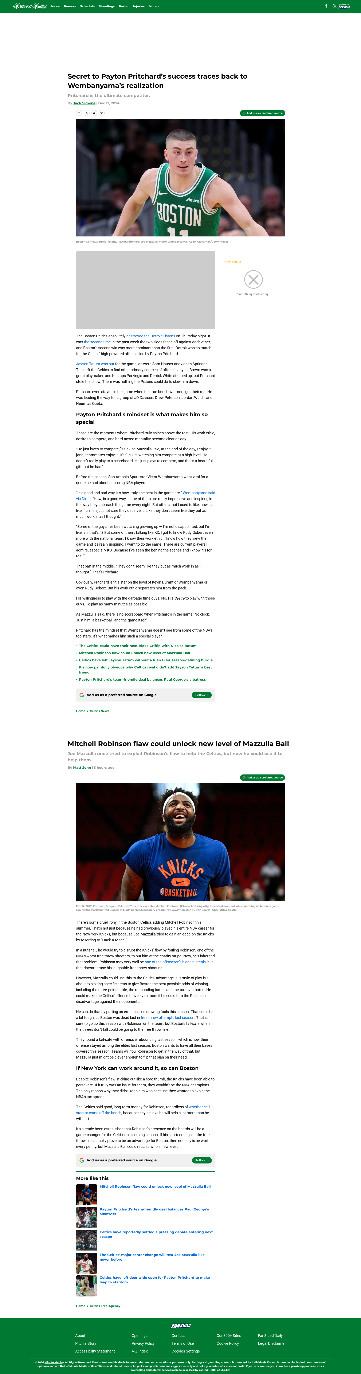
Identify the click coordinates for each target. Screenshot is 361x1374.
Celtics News (99, 711)
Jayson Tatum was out (95, 364)
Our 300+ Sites (229, 1335)
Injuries (139, 6)
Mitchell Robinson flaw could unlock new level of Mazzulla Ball (134, 653)
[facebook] (326, 6)
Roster (124, 6)
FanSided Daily (270, 1335)
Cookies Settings (186, 1351)
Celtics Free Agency (105, 1306)
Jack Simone (84, 103)
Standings (107, 6)
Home (80, 711)
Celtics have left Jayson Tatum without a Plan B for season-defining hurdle (146, 660)
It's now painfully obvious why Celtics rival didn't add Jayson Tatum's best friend (145, 669)
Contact (178, 1335)
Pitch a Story (85, 1343)
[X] (335, 6)
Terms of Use (183, 1343)
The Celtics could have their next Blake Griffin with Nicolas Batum (138, 646)
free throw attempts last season (167, 1017)
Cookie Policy (228, 1343)
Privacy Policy (143, 1343)
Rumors (70, 6)
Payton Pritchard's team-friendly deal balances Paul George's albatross (142, 680)
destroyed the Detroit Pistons (150, 336)
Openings (140, 1335)
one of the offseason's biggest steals (175, 962)
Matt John (82, 768)
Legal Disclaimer (272, 1343)
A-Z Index (140, 1351)
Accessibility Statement (95, 1351)
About (80, 1335)
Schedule (87, 6)
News (55, 6)
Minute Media (54, 1362)
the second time (97, 342)
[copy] (102, 113)
